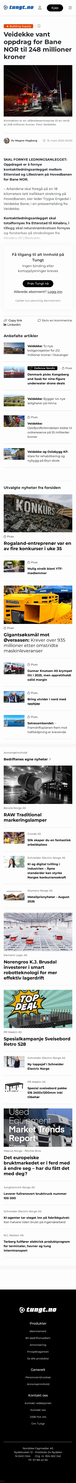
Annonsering (38, 1345)
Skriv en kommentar (57, 320)
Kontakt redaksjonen (38, 1403)
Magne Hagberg (26, 140)
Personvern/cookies (38, 1377)
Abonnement (38, 1331)
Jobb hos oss (38, 1416)
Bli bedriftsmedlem (38, 1338)
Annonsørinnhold (38, 1384)
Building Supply (20, 26)
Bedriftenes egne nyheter (26, 759)
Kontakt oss (38, 1410)
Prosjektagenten (38, 1351)
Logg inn (55, 292)
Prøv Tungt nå (38, 283)
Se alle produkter (38, 1358)
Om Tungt (38, 1423)
